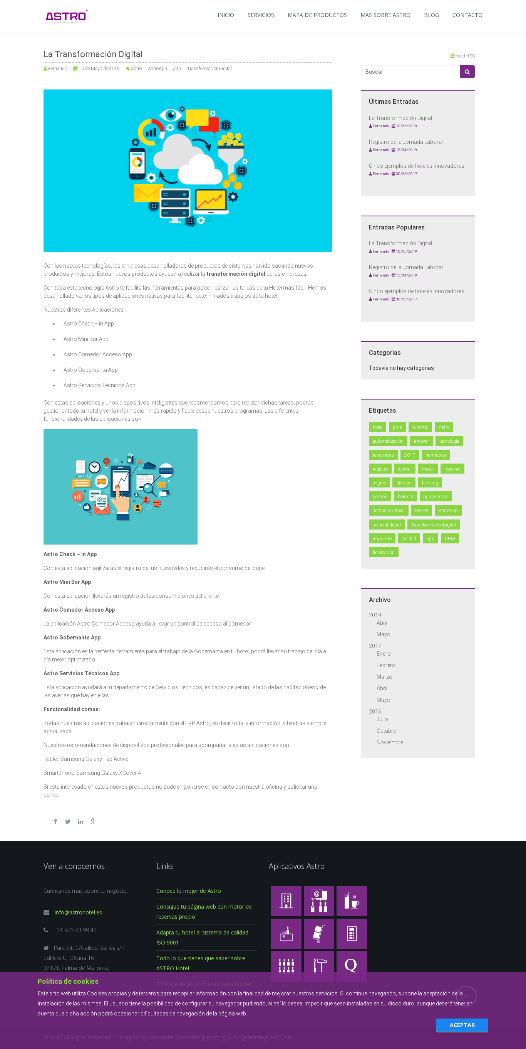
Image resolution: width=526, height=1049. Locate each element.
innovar (421, 441)
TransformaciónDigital (209, 68)
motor (428, 469)
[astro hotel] (286, 900)
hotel (377, 427)
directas (404, 483)
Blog (431, 15)
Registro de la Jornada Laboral (406, 142)
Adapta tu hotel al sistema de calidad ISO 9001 (202, 937)
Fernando (57, 68)
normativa (435, 455)
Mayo (383, 634)
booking (430, 483)
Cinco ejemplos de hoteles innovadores (416, 166)
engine (379, 483)
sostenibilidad (387, 525)
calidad (409, 538)
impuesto (382, 538)
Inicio (226, 15)
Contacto (467, 15)
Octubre (386, 731)
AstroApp (157, 68)
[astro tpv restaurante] (352, 900)
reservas (452, 469)
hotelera (405, 496)
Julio (382, 719)
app (177, 68)
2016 (375, 711)
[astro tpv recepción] (286, 933)
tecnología (449, 441)
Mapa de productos (317, 15)
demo (51, 795)
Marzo (384, 677)
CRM (450, 538)
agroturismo (436, 496)
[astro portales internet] (319, 900)
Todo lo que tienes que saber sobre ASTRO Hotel (200, 963)
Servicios (261, 15)
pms (397, 427)
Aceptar (462, 1025)
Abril (382, 623)
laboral (405, 469)
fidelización (384, 552)
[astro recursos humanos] (286, 965)
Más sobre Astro (385, 15)
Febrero (386, 665)
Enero (384, 654)
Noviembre (390, 742)
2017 (409, 455)
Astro (136, 68)
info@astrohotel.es (77, 912)
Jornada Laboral (389, 510)
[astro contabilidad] (352, 933)
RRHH (421, 510)
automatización (388, 441)
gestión (380, 496)
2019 (375, 615)
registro (380, 469)
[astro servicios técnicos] (319, 965)
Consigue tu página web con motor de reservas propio (204, 911)
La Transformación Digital (93, 54)
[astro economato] (319, 933)
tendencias (383, 455)
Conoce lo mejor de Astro (188, 890)
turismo (420, 427)
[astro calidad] (352, 965)
